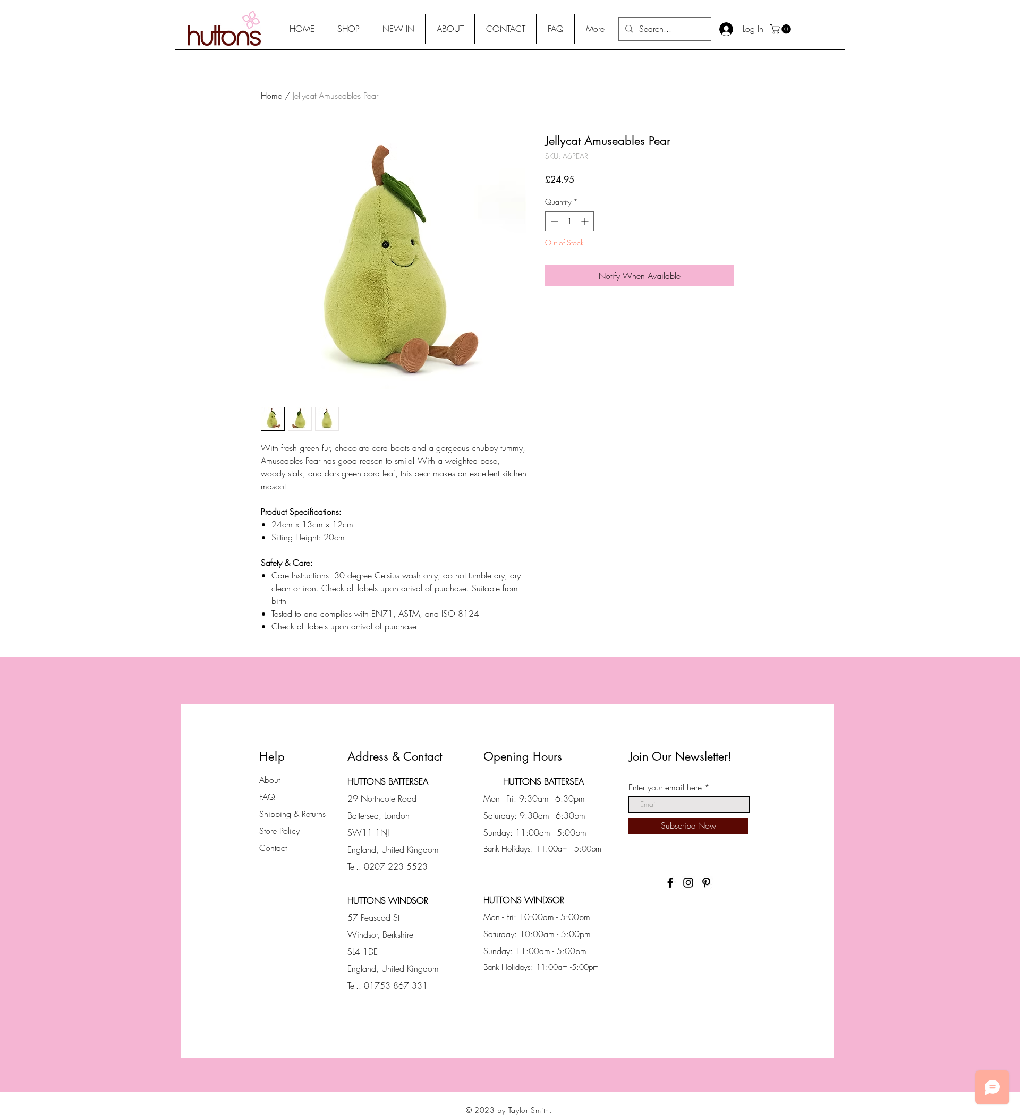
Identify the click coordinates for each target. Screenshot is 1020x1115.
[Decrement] (553, 221)
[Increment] (585, 221)
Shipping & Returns (292, 814)
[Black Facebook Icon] (670, 882)
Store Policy (279, 831)
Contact (273, 848)
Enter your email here (665, 787)
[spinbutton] (569, 221)
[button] (348, 29)
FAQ (267, 797)
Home (271, 95)
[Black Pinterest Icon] (706, 882)
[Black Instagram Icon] (688, 882)
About (269, 780)
